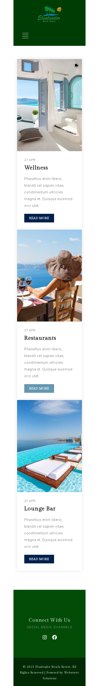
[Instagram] (45, 637)
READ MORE (39, 218)
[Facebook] (54, 637)
